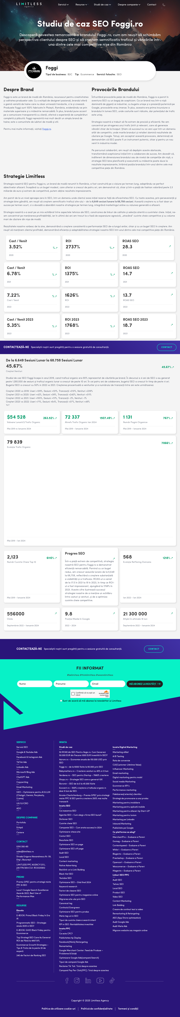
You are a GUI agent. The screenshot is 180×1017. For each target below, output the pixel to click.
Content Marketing (122, 901)
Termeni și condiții (128, 1009)
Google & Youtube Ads (27, 752)
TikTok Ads (21, 762)
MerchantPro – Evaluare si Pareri (129, 837)
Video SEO (118, 897)
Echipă (19, 828)
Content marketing (68, 861)
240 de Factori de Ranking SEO (31, 956)
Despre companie (27, 817)
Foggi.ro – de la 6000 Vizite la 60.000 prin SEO (81, 767)
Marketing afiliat (121, 752)
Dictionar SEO (65, 819)
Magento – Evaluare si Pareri (127, 871)
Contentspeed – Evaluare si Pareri (129, 846)
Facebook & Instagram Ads (29, 757)
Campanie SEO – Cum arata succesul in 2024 (80, 828)
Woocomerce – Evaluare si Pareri (129, 867)
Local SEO (64, 857)
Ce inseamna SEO (67, 811)
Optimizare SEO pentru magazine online (78, 895)
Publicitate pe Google (123, 828)
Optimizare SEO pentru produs (74, 912)
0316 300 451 (22, 847)
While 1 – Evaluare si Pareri (125, 850)
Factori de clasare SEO (70, 891)
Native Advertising (68, 866)
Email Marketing (24, 787)
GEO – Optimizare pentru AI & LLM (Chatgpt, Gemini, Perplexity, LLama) (33, 795)
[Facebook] (67, 980)
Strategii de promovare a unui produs (130, 799)
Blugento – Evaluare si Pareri (126, 854)
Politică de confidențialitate (97, 1009)
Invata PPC (64, 929)
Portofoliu (21, 823)
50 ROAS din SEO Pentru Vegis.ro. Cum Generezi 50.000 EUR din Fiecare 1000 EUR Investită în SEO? (83, 754)
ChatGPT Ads (22, 777)
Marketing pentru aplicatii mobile (129, 807)
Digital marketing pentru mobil (127, 778)
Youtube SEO (65, 878)
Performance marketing (124, 790)
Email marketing (120, 773)
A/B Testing (118, 756)
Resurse (21, 905)
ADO (18, 809)
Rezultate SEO (66, 840)
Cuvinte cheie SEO (68, 824)
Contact (22, 842)
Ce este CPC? (66, 934)
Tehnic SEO (118, 884)
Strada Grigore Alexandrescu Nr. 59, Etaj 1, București (33, 858)
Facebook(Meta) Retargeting (73, 942)
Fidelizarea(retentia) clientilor (127, 794)
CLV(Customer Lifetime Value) (127, 765)
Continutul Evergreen (69, 908)
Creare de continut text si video (128, 910)
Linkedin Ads (22, 767)
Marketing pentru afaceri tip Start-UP (131, 811)
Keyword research (68, 887)
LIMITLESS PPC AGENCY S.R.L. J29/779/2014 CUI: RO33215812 (31, 866)
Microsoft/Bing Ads (25, 772)
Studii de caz (65, 747)
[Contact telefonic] (164, 4)
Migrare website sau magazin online (130, 931)
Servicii (21, 742)
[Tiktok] (112, 980)
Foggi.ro (46, 129)
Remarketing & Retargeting (126, 914)
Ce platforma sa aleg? (124, 832)
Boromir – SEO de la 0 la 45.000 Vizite (77, 784)
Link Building (118, 905)
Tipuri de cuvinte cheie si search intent (77, 920)
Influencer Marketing (123, 769)
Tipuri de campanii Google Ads (73, 962)
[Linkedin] (88, 980)
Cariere (20, 833)
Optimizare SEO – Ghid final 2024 (75, 882)
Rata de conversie (121, 761)
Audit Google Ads (121, 922)
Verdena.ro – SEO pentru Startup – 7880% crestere (84, 775)
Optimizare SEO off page (71, 849)
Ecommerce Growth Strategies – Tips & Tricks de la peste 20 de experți (32, 948)
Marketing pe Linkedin (123, 820)
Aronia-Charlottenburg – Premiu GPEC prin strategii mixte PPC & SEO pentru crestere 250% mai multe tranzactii (84, 798)
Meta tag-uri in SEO (68, 916)
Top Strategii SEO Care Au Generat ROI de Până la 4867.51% (33, 939)
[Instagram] (76, 980)
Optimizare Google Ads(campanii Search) (79, 958)
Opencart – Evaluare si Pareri (127, 862)
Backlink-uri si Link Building (72, 870)
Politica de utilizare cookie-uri (59, 1009)
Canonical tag (65, 903)
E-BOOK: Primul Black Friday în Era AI (33, 917)
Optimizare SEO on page (71, 845)
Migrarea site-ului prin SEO (72, 899)
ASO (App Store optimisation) (127, 918)
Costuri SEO (64, 836)
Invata (63, 742)
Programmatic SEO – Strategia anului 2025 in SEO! (31, 924)
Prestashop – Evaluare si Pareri (128, 858)
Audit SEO (64, 853)
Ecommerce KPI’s (121, 786)
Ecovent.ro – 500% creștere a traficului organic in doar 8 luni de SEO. (82, 789)
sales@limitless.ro (25, 852)
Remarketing (65, 946)
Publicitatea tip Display (70, 938)
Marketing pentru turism (124, 815)
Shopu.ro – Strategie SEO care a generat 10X (81, 780)
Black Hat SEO (66, 874)
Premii (20, 877)
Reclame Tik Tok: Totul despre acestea (78, 966)
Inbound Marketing (122, 824)
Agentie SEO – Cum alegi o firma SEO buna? (80, 815)
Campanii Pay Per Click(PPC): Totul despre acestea (84, 971)
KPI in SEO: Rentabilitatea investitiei (76, 925)
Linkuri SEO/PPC (121, 875)
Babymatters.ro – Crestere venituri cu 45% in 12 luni (83, 771)
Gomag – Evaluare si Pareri (126, 841)
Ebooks (20, 911)
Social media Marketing (124, 782)
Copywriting (22, 782)
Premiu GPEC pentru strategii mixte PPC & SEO (33, 883)
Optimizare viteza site (69, 832)
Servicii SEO (22, 747)
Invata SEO (64, 806)
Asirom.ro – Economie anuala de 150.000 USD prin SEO (83, 761)
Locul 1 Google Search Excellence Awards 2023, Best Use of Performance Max (32, 893)
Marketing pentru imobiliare (126, 803)
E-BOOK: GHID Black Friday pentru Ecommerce (33, 932)
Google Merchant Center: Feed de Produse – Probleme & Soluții (81, 952)
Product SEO (119, 893)
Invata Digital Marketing (125, 747)
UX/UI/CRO (22, 804)
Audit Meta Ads (120, 926)
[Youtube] (100, 980)
